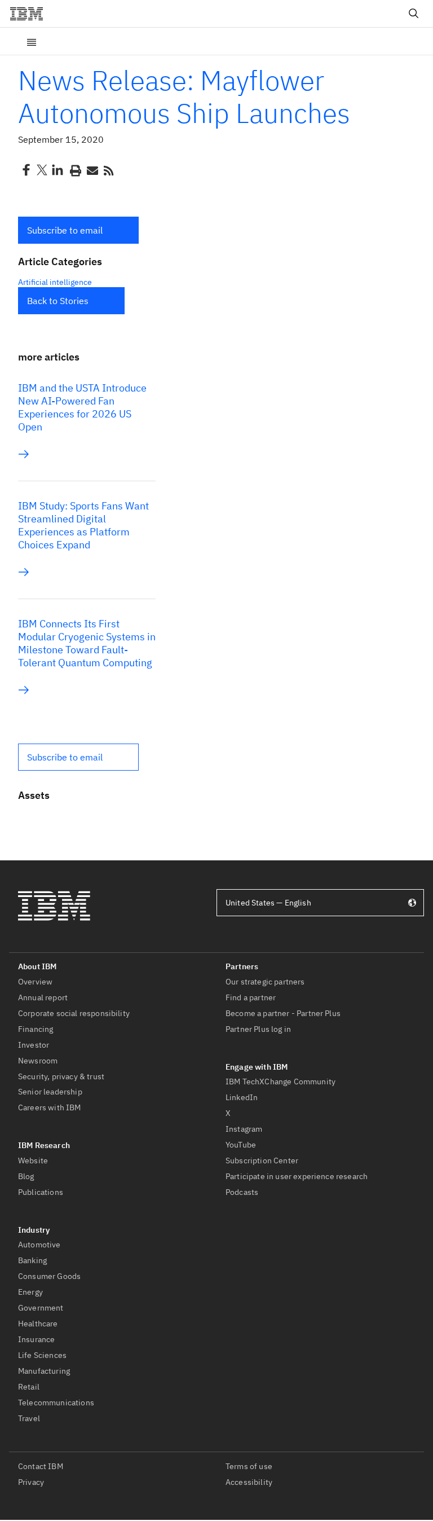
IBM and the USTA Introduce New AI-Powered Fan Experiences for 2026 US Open (82, 407)
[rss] (108, 169)
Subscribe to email (65, 230)
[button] (78, 230)
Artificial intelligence (55, 282)
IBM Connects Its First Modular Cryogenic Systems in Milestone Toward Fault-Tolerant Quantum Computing (87, 643)
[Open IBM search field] (413, 13)
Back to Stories (58, 300)
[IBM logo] (31, 13)
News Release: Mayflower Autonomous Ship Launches (184, 96)
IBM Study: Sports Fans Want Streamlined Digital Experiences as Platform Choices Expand (83, 525)
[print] (74, 169)
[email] (91, 169)
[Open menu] (31, 41)
